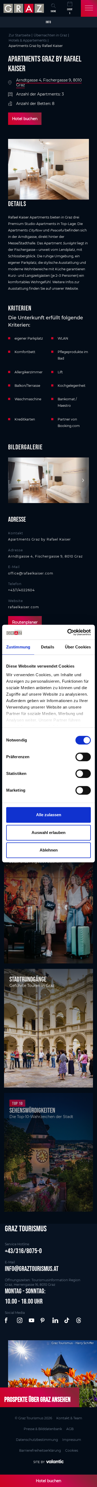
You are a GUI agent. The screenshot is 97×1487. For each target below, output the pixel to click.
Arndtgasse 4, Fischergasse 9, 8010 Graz (49, 82)
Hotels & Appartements (28, 40)
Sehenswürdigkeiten (32, 1110)
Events (69, 11)
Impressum (71, 1440)
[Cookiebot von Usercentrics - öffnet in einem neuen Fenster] (68, 632)
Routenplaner (25, 622)
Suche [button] (53, 11)
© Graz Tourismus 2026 (33, 1418)
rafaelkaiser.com (23, 607)
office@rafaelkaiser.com (30, 573)
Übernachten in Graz (50, 35)
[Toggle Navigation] (89, 8)
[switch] (83, 757)
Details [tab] (47, 647)
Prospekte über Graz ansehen (37, 1399)
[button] (8, 1320)
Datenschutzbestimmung (37, 1440)
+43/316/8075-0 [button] (23, 1250)
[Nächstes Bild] (82, 480)
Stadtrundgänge (27, 979)
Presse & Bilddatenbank (43, 1429)
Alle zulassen (48, 814)
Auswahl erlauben (48, 832)
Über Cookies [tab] (78, 647)
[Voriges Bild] (15, 480)
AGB (70, 1429)
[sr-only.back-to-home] (24, 8)
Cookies (71, 1450)
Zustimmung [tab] (18, 647)
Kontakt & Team (69, 1418)
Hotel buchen (24, 118)
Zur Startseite (19, 35)
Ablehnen (49, 850)
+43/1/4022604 (21, 590)
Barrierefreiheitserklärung (40, 1450)
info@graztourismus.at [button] (31, 1268)
